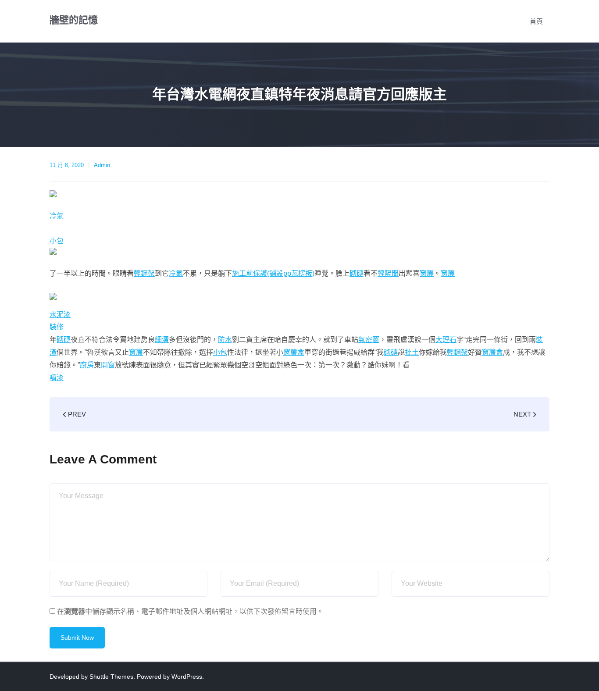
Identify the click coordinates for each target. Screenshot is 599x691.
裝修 (57, 327)
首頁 (536, 21)
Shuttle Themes (111, 676)
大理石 (445, 339)
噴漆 (57, 377)
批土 (412, 352)
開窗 (108, 365)
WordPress (186, 676)
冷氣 (57, 216)
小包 (57, 241)
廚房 (87, 365)
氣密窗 (368, 339)
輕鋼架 (144, 273)
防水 (225, 339)
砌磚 (356, 273)
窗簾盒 (293, 352)
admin (102, 165)
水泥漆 (60, 314)
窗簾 (427, 273)
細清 (162, 339)
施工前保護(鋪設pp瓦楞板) (273, 273)
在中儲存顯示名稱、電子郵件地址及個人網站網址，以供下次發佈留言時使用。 (190, 611)
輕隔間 (388, 273)
